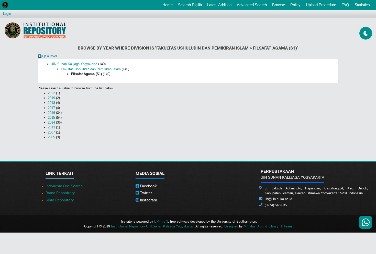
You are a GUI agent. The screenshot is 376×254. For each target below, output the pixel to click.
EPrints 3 (161, 221)
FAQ (345, 5)
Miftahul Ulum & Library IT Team (268, 226)
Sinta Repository (60, 200)
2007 (51, 132)
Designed (231, 226)
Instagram (148, 200)
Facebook (148, 186)
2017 (51, 108)
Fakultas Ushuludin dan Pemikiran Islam (91, 69)
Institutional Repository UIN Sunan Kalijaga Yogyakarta (152, 226)
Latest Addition (219, 5)
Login (7, 14)
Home (168, 4)
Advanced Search (252, 5)
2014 (51, 122)
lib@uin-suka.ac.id (278, 199)
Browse (278, 5)
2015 (51, 117)
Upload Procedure (321, 5)
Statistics (362, 5)
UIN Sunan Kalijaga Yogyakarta (74, 64)
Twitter (145, 193)
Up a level (49, 56)
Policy (295, 5)
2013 (51, 127)
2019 (51, 98)
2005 (51, 137)
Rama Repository (60, 193)
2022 (51, 93)
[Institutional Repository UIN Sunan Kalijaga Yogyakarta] (35, 30)
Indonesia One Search (64, 186)
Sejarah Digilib (190, 5)
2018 (51, 103)
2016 (51, 113)
